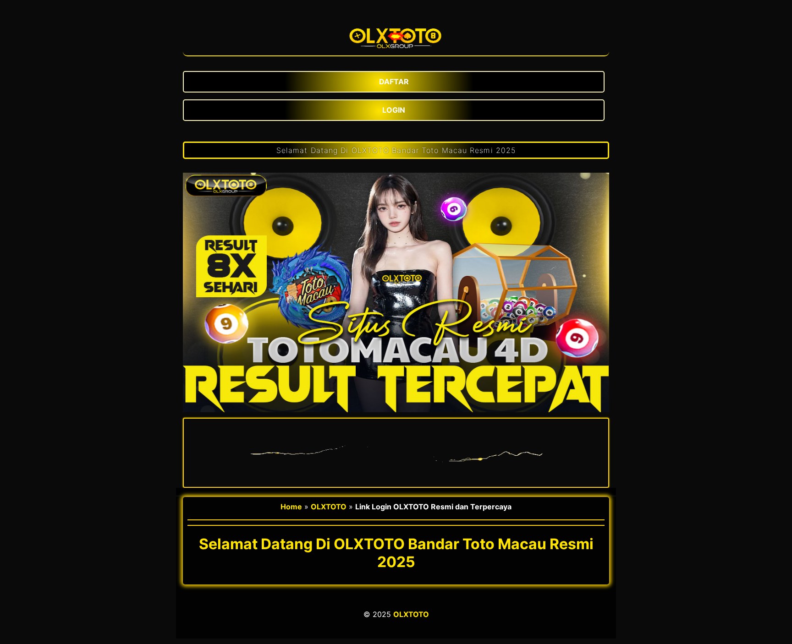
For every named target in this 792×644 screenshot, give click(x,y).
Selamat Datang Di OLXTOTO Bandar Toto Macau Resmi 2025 (396, 150)
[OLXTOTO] (396, 35)
